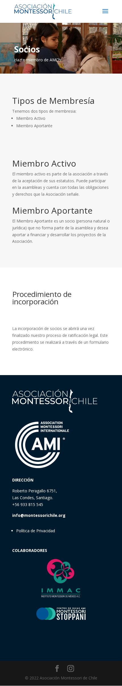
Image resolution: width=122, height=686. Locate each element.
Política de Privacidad (35, 530)
